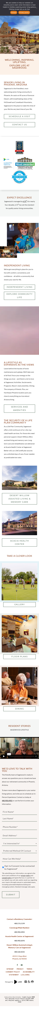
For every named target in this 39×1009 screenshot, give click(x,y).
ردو (20, 1000)
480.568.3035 (19, 952)
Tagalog (17, 1000)
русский (27, 998)
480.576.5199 (19, 923)
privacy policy (26, 875)
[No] (36, 8)
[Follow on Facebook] (17, 965)
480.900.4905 (7, 801)
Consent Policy (13, 972)
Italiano (31, 1000)
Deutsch (22, 998)
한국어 (24, 1000)
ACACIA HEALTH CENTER (19, 542)
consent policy (7, 878)
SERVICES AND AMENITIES (19, 408)
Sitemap (10, 969)
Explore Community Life (19, 296)
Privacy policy (24, 12)
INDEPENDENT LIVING (19, 287)
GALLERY (19, 604)
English (24, 997)
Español (29, 997)
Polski (19, 1002)
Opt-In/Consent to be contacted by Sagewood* (19, 867)
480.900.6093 (19, 941)
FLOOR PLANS (19, 656)
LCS (25, 201)
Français (17, 998)
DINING (19, 709)
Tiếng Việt (11, 998)
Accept (13, 12)
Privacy (20, 969)
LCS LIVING (25, 975)
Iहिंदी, (27, 1000)
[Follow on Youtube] (21, 965)
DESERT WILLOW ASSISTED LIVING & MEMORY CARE (19, 498)
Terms (29, 969)
